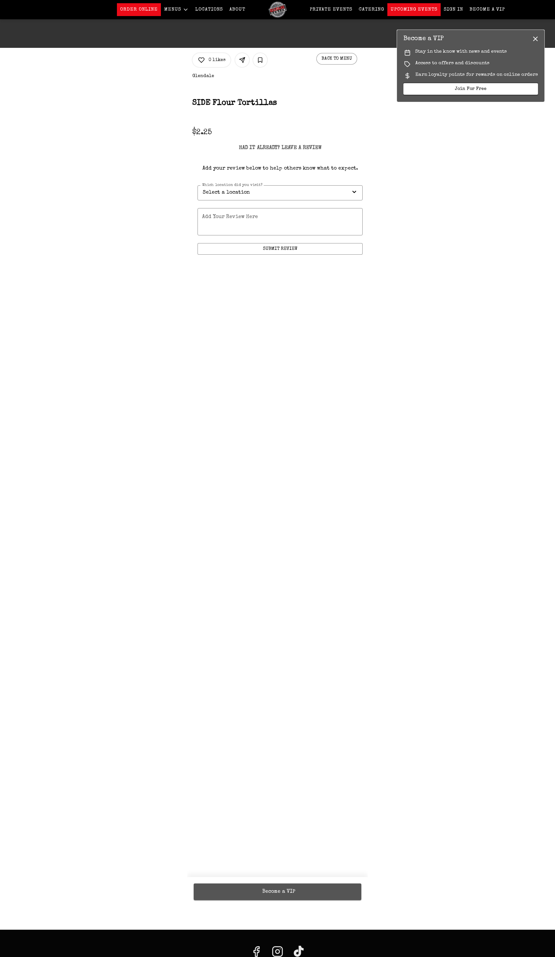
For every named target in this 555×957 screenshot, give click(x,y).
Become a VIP (487, 9)
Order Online (139, 9)
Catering (371, 9)
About (237, 9)
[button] (176, 9)
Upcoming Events (414, 9)
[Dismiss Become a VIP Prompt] (535, 39)
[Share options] (242, 60)
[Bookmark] (260, 60)
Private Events (331, 9)
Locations (209, 9)
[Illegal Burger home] (277, 10)
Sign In (453, 9)
